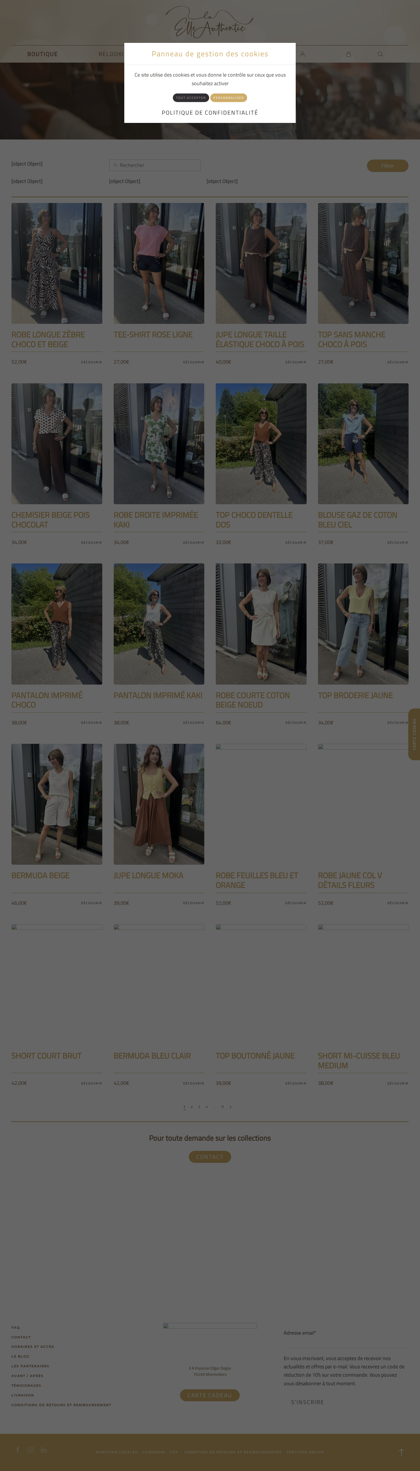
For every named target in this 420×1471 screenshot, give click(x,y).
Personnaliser (228, 97)
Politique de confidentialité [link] (210, 112)
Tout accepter (191, 97)
